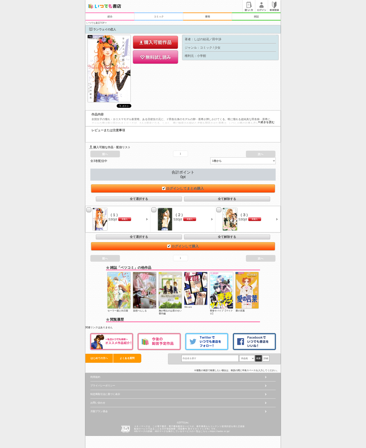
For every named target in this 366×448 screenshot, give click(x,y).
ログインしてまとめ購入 (185, 188)
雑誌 (256, 16)
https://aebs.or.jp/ (220, 431)
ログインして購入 (185, 246)
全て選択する (139, 198)
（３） (244, 215)
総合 (110, 16)
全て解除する (227, 198)
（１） (114, 215)
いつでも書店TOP (95, 23)
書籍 (207, 16)
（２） (179, 215)
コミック (159, 16)
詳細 (266, 358)
